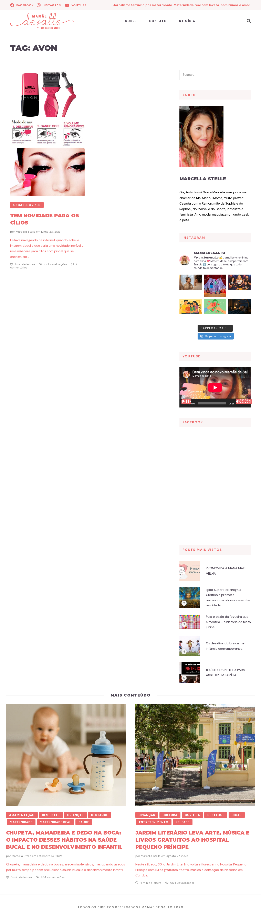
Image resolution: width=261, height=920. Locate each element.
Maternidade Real (55, 822)
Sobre (131, 21)
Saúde (84, 822)
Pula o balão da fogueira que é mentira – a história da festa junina (228, 621)
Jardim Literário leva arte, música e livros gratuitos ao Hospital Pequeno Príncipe (192, 840)
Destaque (99, 815)
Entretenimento (153, 822)
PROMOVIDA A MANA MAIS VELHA (226, 571)
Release (182, 822)
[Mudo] (241, 401)
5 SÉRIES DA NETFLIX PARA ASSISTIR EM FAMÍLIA (225, 672)
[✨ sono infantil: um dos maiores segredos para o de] (239, 310)
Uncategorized (27, 205)
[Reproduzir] (186, 401)
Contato (158, 21)
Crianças (75, 815)
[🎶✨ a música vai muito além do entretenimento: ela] (239, 286)
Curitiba (192, 815)
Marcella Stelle (25, 231)
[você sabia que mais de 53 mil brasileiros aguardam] (215, 310)
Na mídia (187, 21)
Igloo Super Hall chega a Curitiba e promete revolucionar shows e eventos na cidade (228, 598)
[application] (215, 387)
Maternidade (21, 822)
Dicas (237, 815)
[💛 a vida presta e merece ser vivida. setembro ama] (190, 310)
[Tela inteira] (247, 401)
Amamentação (22, 815)
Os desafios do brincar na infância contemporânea (225, 646)
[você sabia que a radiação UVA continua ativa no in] (190, 286)
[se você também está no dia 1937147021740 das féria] (215, 286)
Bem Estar (51, 815)
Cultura (170, 815)
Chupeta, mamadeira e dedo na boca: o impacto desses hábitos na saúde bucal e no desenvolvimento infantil (64, 840)
